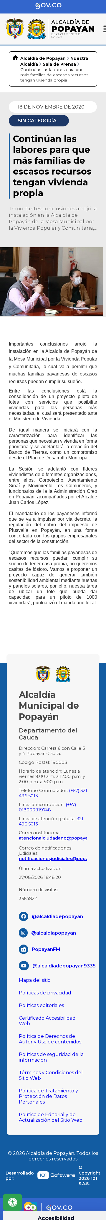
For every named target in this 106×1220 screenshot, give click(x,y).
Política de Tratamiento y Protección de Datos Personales (48, 1096)
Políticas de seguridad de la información (51, 1057)
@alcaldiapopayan (53, 933)
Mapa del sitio (35, 980)
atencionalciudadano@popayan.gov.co (53, 838)
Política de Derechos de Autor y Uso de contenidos (50, 1039)
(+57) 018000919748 (47, 807)
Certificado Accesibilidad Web (47, 1020)
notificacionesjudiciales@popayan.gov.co (53, 858)
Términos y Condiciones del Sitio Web (51, 1075)
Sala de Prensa (59, 64)
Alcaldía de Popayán (43, 58)
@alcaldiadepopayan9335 (64, 966)
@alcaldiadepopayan (57, 916)
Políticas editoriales (41, 1005)
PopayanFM (46, 949)
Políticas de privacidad (45, 993)
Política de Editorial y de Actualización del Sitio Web (50, 1117)
